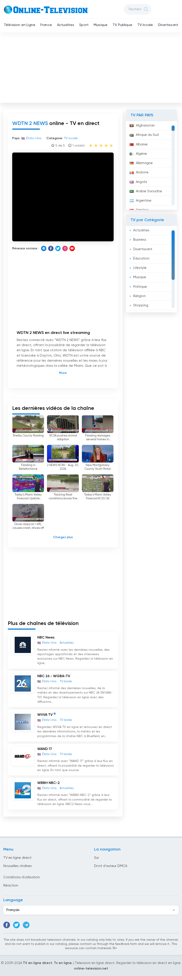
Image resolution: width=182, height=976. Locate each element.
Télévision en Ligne (19, 25)
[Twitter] (58, 248)
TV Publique (122, 25)
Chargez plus (63, 537)
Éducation (141, 258)
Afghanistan (145, 125)
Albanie (142, 144)
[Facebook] (50, 248)
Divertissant (168, 25)
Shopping (140, 305)
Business (139, 239)
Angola (141, 182)
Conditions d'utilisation (21, 877)
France (46, 25)
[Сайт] (43, 248)
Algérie (141, 153)
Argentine (143, 200)
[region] (151, 165)
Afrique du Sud (147, 135)
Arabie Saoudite (149, 191)
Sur (96, 857)
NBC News (46, 637)
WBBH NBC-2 (48, 783)
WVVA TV (45, 715)
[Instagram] (65, 248)
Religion (139, 296)
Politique (140, 286)
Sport (84, 25)
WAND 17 (44, 749)
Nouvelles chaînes (17, 866)
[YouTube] (72, 248)
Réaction (10, 885)
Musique (100, 25)
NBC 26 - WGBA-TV (53, 676)
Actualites (65, 25)
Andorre (142, 172)
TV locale (145, 25)
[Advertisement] (91, 69)
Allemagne (144, 163)
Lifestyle (139, 268)
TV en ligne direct (17, 857)
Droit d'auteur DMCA (110, 866)
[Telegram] (26, 925)
